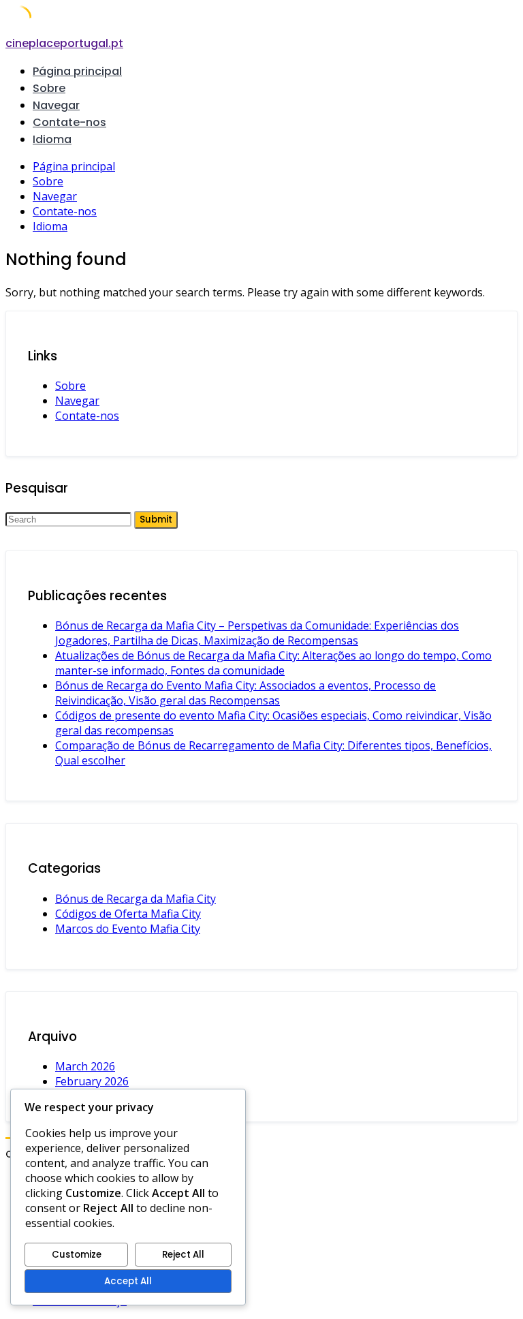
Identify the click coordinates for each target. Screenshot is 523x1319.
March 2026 (85, 1066)
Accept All (128, 1281)
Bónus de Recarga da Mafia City (135, 898)
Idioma (52, 139)
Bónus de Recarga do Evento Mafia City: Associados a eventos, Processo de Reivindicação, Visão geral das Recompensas (245, 693)
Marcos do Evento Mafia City (127, 928)
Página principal (77, 71)
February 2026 (92, 1081)
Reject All (183, 1254)
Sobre (49, 88)
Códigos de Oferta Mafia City (128, 913)
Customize (76, 1254)
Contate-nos (69, 122)
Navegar (56, 105)
